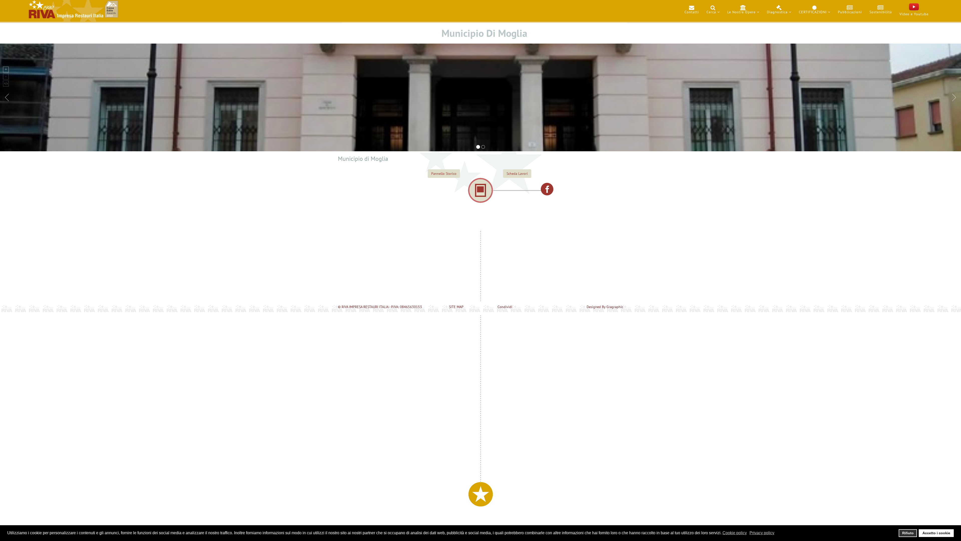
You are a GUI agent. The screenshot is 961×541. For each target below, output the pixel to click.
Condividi (505, 307)
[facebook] (547, 189)
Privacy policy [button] (762, 533)
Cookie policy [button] (735, 533)
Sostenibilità (880, 12)
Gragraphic (614, 307)
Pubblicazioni (850, 12)
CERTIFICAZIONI (813, 12)
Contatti (691, 12)
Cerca (711, 12)
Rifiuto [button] (908, 533)
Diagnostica (777, 12)
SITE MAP (456, 307)
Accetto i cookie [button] (936, 533)
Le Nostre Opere (741, 12)
